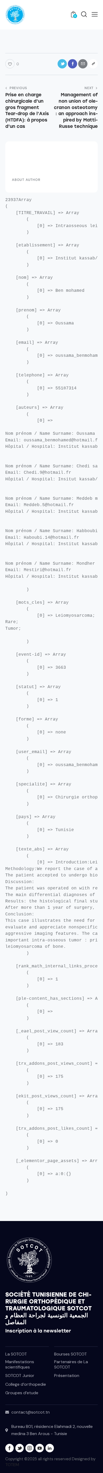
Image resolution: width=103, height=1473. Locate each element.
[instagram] (29, 1448)
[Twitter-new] (62, 63)
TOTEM (12, 1464)
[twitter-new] (19, 1448)
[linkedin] (49, 1448)
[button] (95, 14)
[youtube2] (39, 1448)
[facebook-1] (9, 1448)
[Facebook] (72, 63)
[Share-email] (82, 63)
